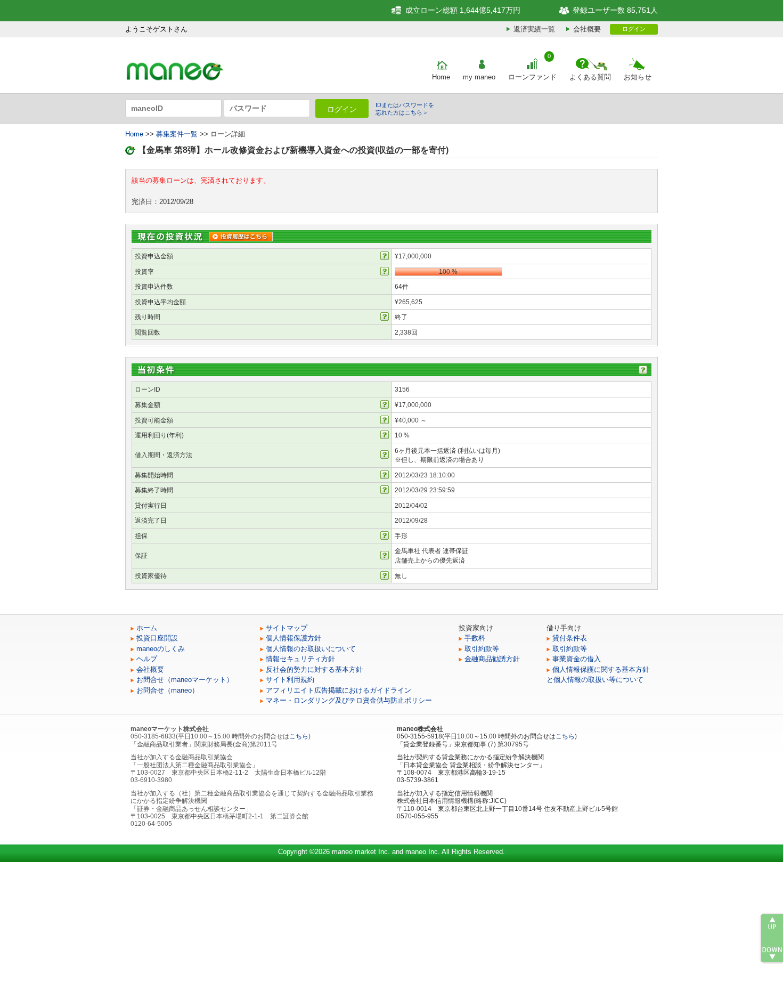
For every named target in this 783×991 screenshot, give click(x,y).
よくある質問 (590, 77)
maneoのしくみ (160, 649)
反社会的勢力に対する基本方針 (314, 669)
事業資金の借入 (576, 659)
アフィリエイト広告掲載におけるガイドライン (338, 690)
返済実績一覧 (534, 29)
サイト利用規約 (290, 680)
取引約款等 (481, 649)
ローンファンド (532, 77)
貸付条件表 (569, 638)
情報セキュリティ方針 (300, 659)
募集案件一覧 (177, 134)
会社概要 (587, 29)
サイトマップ (286, 628)
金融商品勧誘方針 (492, 659)
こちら (298, 736)
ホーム (146, 628)
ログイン (634, 29)
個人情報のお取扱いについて (311, 649)
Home (441, 77)
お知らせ (637, 77)
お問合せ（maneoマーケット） (184, 680)
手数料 (474, 638)
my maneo (479, 77)
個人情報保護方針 (293, 638)
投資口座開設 (157, 638)
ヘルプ (146, 659)
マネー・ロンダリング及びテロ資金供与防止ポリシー (349, 700)
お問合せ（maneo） (167, 690)
